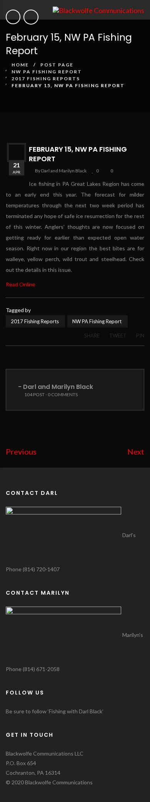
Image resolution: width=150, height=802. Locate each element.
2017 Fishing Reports (46, 78)
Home (20, 65)
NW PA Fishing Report (47, 71)
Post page (56, 65)
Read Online (20, 284)
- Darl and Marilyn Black (55, 386)
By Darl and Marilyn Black (61, 171)
